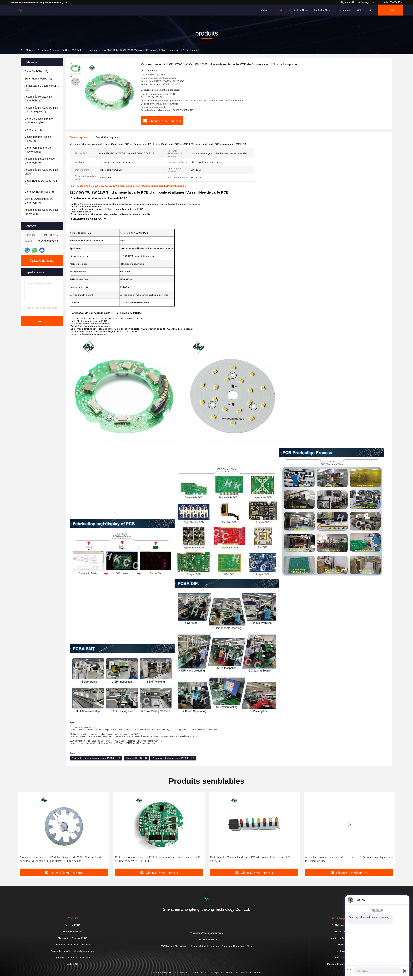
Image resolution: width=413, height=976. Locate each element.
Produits (279, 10)
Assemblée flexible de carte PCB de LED (173, 758)
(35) (38, 78)
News (340, 944)
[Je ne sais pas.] (27, 250)
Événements (343, 10)
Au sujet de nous (298, 10)
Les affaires (341, 951)
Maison (264, 10)
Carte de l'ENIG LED (136, 758)
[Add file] (349, 970)
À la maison (27, 50)
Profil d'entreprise (340, 925)
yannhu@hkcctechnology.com (359, 2)
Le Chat (391, 10)
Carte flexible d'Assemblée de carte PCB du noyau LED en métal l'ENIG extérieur (251, 859)
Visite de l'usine (340, 931)
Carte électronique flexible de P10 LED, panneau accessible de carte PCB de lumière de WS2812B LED (157, 859)
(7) (38, 149)
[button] (24, 831)
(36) (36, 71)
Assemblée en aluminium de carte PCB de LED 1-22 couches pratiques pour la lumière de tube (349, 859)
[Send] (405, 970)
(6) (40, 160)
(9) (39, 200)
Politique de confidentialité (340, 964)
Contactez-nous (322, 10)
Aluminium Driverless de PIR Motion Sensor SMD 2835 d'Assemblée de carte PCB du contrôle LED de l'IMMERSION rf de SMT (61, 859)
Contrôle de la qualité (340, 938)
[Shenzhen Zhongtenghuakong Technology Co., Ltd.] (20, 10)
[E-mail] (42, 250)
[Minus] (405, 900)
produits (41, 50)
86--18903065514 (393, 2)
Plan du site (341, 957)
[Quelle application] (34, 250)
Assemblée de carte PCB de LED (67, 50)
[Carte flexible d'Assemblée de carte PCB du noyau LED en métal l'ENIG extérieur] (254, 824)
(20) (42, 87)
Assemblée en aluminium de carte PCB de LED (96, 758)
